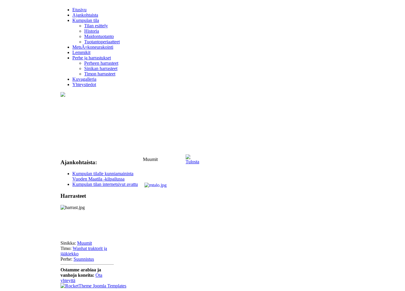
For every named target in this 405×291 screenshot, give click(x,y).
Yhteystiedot (84, 84)
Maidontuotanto (99, 36)
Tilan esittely (96, 25)
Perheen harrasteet (101, 63)
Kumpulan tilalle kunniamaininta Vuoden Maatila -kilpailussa (102, 176)
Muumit (84, 243)
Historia (91, 31)
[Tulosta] (192, 157)
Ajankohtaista (85, 15)
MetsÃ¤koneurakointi (92, 47)
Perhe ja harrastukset (91, 57)
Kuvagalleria (84, 79)
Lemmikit (81, 52)
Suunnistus (84, 259)
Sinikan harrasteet (100, 68)
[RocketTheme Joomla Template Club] (93, 285)
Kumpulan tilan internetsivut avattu (105, 184)
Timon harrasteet (99, 73)
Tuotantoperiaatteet (102, 41)
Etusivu (79, 9)
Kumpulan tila (85, 20)
